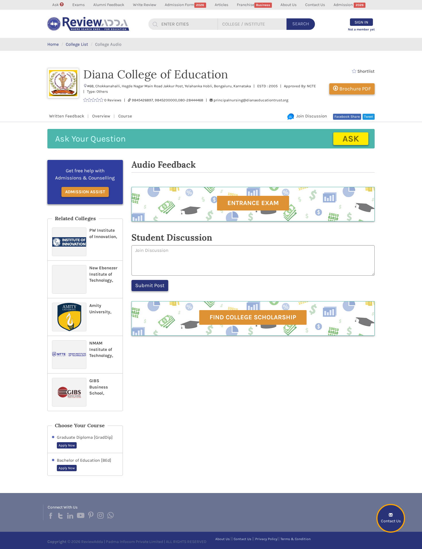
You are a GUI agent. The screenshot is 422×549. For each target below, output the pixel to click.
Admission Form (184, 4)
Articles (221, 4)
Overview (101, 116)
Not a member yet (361, 29)
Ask (56, 4)
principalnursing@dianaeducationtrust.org (251, 100)
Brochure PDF (354, 89)
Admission (348, 4)
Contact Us (315, 4)
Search (300, 23)
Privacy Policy (266, 539)
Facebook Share (347, 117)
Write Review (144, 4)
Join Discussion (310, 116)
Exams (78, 4)
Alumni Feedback (108, 4)
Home (53, 44)
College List (77, 44)
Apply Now (67, 445)
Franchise (253, 4)
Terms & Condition (295, 539)
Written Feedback (66, 116)
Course (125, 116)
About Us (288, 4)
